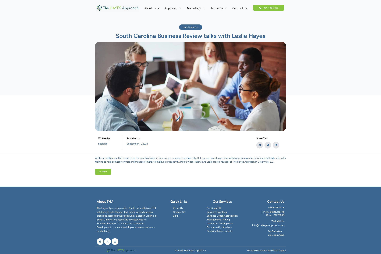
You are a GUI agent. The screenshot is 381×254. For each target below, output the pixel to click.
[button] (259, 145)
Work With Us (277, 221)
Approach (171, 8)
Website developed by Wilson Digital (266, 250)
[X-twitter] (107, 241)
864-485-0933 (276, 235)
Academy (216, 8)
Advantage (194, 8)
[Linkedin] (115, 241)
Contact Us (239, 8)
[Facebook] (100, 241)
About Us (150, 8)
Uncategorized (190, 27)
